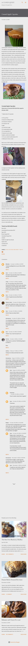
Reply (7, 269)
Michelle (8, 264)
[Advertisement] (14, 503)
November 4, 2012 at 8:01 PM (18, 457)
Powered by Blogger (15, 642)
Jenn (7, 272)
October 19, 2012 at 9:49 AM (17, 394)
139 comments (10, 554)
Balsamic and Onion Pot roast (11, 620)
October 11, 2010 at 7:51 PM (15, 295)
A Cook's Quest (8, 2)
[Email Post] (2, 252)
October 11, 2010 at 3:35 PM (17, 264)
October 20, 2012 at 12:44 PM (19, 433)
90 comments (9, 634)
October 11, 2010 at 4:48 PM (15, 281)
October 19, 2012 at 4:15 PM (19, 401)
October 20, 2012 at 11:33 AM (16, 422)
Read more (23, 554)
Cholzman (12, 392)
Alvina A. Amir (9, 302)
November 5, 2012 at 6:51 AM (19, 465)
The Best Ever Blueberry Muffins (12, 540)
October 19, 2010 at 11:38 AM (15, 311)
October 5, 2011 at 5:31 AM (16, 339)
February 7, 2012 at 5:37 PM (16, 350)
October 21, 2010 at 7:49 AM (18, 318)
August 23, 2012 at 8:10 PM (19, 370)
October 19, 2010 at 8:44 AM (19, 302)
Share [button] (3, 254)
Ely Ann (7, 339)
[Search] (22, 2)
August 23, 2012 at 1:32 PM (18, 358)
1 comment (9, 594)
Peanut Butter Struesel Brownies (12, 580)
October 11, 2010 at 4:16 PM (15, 272)
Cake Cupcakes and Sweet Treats (14, 249)
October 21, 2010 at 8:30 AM (15, 331)
